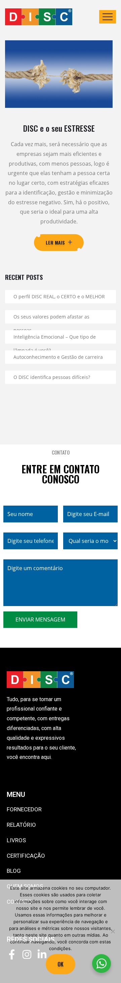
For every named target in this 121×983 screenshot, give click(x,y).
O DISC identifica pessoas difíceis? (51, 377)
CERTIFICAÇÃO (26, 855)
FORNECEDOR (24, 809)
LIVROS (16, 840)
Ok (60, 964)
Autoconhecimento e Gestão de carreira (58, 357)
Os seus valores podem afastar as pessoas (51, 318)
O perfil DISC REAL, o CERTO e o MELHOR (59, 296)
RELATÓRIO (21, 824)
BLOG (14, 870)
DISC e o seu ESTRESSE (59, 128)
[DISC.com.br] (38, 16)
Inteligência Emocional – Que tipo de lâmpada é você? (54, 339)
